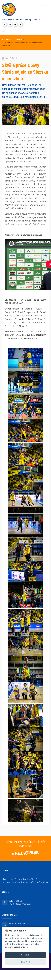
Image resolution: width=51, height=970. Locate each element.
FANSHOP (36, 19)
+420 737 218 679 (17, 923)
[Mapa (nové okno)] (4, 902)
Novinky (18, 39)
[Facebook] (4, 24)
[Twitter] (15, 24)
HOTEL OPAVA (8, 19)
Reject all (25, 962)
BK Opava (6, 39)
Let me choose (21, 947)
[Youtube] (20, 24)
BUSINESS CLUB (23, 19)
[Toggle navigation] (45, 5)
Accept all (25, 955)
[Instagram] (10, 24)
